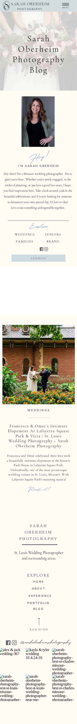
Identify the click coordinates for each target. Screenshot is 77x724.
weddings (38, 410)
